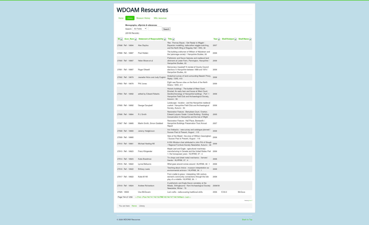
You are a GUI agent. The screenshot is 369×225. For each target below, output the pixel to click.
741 (151, 197)
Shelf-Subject (228, 38)
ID (119, 38)
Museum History (143, 18)
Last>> (188, 197)
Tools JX (250, 200)
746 (168, 197)
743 (158, 197)
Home (120, 18)
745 (164, 197)
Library (130, 18)
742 (154, 197)
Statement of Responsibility (151, 38)
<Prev (144, 197)
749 (178, 197)
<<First (138, 197)
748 (174, 197)
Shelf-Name (244, 38)
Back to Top (247, 219)
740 (148, 197)
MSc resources (160, 18)
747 (171, 197)
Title (170, 38)
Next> (182, 197)
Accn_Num (129, 38)
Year (215, 38)
